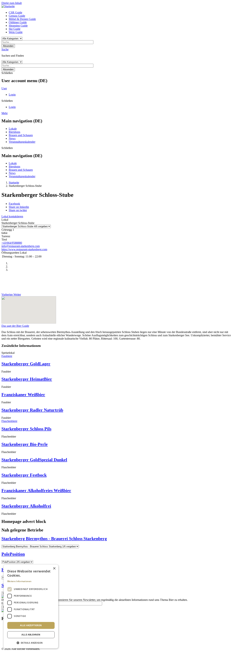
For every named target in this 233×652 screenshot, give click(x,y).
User (4, 88)
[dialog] (31, 606)
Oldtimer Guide (18, 22)
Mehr (4, 113)
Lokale (13, 128)
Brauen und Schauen (21, 135)
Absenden (8, 46)
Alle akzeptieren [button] (31, 625)
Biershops (14, 131)
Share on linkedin (19, 206)
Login (12, 94)
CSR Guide (15, 12)
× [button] (54, 568)
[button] (31, 643)
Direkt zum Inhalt (11, 3)
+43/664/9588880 (11, 242)
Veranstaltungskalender (22, 141)
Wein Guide (16, 32)
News (12, 138)
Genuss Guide (17, 15)
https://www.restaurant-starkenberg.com (24, 249)
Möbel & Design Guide (22, 19)
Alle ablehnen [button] (30, 634)
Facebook (14, 203)
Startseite (14, 182)
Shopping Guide (18, 25)
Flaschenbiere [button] (9, 421)
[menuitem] (120, 12)
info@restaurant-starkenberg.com (20, 246)
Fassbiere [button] (6, 356)
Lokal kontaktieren (12, 216)
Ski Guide (14, 28)
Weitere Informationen (19, 581)
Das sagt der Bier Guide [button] (15, 325)
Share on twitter (18, 210)
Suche (5, 49)
